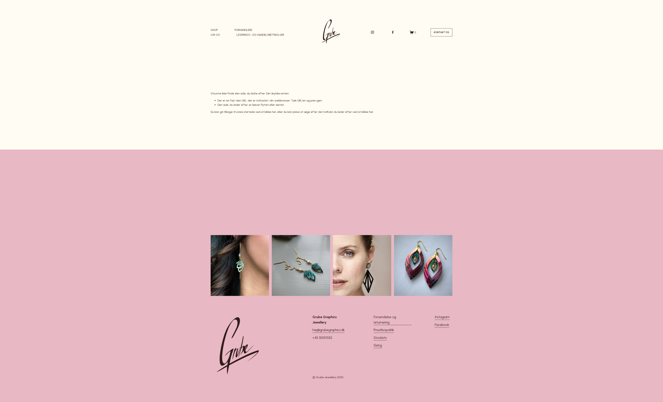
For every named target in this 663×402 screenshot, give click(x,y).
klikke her (270, 112)
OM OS (215, 34)
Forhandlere (243, 30)
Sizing (378, 345)
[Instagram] (372, 32)
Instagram (442, 317)
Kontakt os (441, 32)
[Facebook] (393, 32)
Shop (214, 30)
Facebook (442, 325)
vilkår (347, 221)
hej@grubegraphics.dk (329, 330)
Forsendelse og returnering (385, 319)
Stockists (380, 338)
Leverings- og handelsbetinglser (260, 34)
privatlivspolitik (356, 221)
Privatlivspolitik (384, 330)
